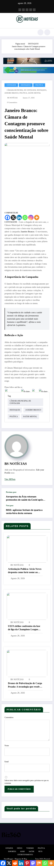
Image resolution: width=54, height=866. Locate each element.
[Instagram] (30, 217)
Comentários (9, 717)
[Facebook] (7, 217)
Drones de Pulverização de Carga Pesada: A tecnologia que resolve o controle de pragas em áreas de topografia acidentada (25, 685)
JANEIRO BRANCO (11, 93)
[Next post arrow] (47, 511)
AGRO (22, 851)
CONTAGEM (11, 85)
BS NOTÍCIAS (12, 98)
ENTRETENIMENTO (25, 854)
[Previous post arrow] (47, 496)
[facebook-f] (19, 9)
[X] (13, 217)
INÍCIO (19, 848)
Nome (6, 745)
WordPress (31, 859)
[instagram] (30, 9)
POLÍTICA (39, 85)
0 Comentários (12, 102)
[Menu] (5, 32)
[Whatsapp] (25, 217)
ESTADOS (9, 848)
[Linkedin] (19, 217)
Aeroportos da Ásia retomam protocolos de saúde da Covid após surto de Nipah (24, 498)
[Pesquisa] (41, 32)
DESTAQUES (25, 85)
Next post (9, 506)
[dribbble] (27, 9)
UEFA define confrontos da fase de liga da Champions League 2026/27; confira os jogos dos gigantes (24, 628)
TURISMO (30, 848)
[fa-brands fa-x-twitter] (23, 9)
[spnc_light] (47, 32)
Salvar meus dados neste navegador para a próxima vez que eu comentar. (26, 781)
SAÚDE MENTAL (34, 93)
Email (6, 762)
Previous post (11, 492)
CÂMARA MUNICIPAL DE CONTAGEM (21, 90)
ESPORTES (12, 851)
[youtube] (34, 9)
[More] (36, 217)
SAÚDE (31, 851)
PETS (40, 851)
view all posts (9, 479)
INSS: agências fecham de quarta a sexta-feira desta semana (24, 511)
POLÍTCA (41, 848)
